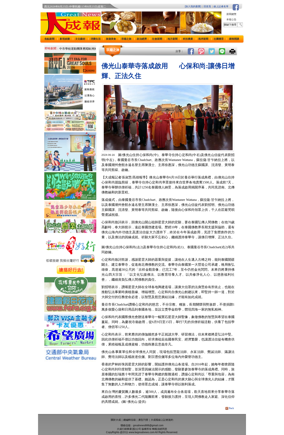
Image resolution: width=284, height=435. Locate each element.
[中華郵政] (70, 327)
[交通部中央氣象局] (70, 361)
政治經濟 (142, 38)
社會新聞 (157, 38)
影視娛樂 (65, 38)
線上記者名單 (221, 6)
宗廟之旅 (126, 38)
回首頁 (207, 6)
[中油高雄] (70, 108)
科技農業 (188, 38)
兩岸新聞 (203, 38)
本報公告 (231, 19)
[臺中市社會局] (70, 217)
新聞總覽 (231, 14)
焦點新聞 (49, 38)
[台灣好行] (70, 275)
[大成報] (70, 33)
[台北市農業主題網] (70, 231)
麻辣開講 (234, 38)
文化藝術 (80, 38)
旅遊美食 (111, 38)
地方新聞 (173, 38)
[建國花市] (70, 311)
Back (231, 408)
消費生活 (96, 38)
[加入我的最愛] (193, 6)
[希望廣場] (70, 345)
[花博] (70, 292)
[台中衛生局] (70, 130)
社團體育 (219, 38)
